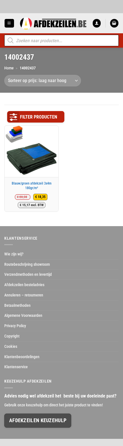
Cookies (10, 346)
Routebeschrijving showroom (27, 264)
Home (9, 68)
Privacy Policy (15, 325)
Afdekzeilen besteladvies (24, 284)
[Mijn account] (97, 23)
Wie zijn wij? (13, 254)
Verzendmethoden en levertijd (28, 274)
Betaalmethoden (17, 305)
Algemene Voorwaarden (23, 315)
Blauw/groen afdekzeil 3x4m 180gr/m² (31, 185)
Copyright (11, 336)
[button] (9, 23)
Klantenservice (16, 366)
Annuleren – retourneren (23, 295)
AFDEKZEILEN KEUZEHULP (37, 420)
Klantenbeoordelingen (21, 356)
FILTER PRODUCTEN (38, 117)
